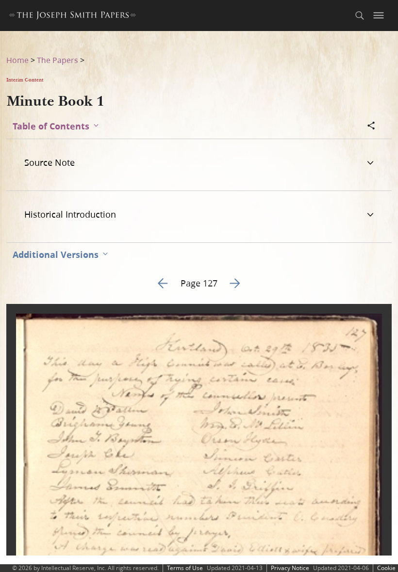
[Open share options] (371, 126)
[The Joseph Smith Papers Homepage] (72, 16)
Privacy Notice (290, 568)
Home (17, 59)
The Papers (57, 59)
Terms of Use (185, 568)
